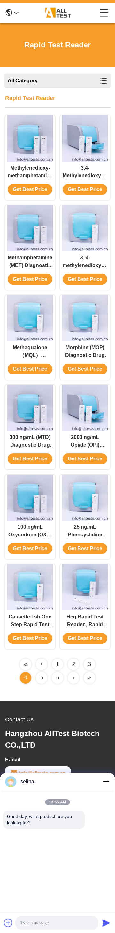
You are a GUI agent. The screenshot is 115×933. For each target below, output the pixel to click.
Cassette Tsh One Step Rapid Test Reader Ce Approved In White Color (30, 621)
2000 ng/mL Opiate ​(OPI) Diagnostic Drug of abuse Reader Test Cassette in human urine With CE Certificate (85, 441)
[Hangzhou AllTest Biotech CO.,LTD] (59, 13)
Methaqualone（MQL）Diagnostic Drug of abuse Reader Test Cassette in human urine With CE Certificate (30, 352)
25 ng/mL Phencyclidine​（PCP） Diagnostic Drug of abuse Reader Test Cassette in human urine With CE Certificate (85, 531)
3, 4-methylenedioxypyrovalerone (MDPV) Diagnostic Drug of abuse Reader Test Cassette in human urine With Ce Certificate (85, 262)
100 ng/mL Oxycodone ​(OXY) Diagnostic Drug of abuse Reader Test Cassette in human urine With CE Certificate (30, 531)
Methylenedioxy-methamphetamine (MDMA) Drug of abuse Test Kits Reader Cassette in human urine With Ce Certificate (30, 172)
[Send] (106, 923)
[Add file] (8, 923)
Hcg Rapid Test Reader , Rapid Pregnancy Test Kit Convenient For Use (85, 621)
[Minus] (106, 782)
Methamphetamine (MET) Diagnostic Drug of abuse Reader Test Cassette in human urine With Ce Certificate (30, 262)
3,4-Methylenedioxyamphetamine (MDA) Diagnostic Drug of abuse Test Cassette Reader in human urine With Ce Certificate (85, 172)
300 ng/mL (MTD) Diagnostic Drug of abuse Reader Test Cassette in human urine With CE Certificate (30, 441)
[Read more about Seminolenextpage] (25, 664)
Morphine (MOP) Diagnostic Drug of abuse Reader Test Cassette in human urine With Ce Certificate (85, 352)
